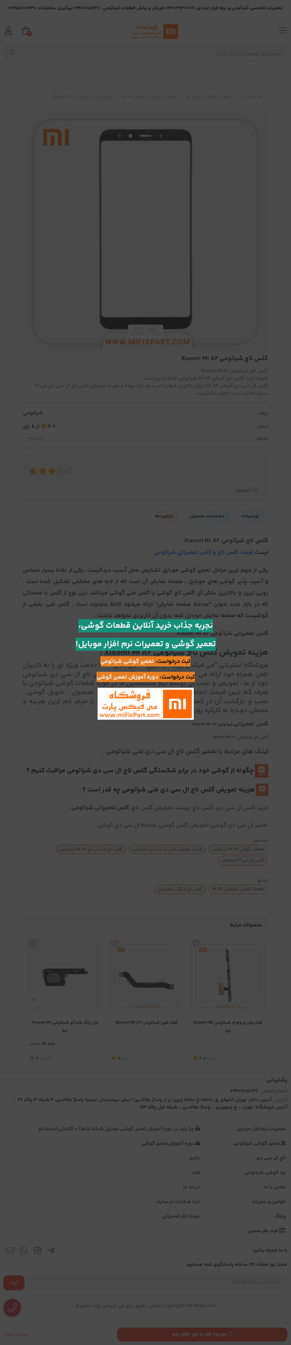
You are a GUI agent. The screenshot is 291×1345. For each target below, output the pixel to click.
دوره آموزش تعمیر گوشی (127, 677)
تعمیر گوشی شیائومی (127, 661)
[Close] (211, 624)
